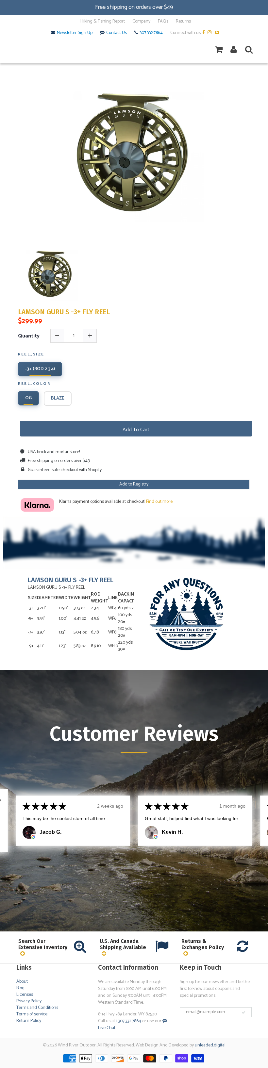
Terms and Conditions (37, 1007)
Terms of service (31, 1014)
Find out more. (159, 501)
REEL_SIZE (31, 354)
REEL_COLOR (34, 384)
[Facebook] (204, 33)
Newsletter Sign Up (74, 33)
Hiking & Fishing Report (102, 21)
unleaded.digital (210, 1045)
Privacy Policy (29, 1001)
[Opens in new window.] (33, 836)
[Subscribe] (243, 1012)
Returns (183, 21)
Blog (20, 988)
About (22, 981)
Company (141, 21)
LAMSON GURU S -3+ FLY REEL (64, 312)
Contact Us (116, 33)
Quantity (29, 336)
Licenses (24, 994)
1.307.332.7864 (128, 1021)
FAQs (163, 21)
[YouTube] (218, 33)
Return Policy (28, 1021)
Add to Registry (133, 484)
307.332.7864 (151, 33)
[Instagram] (211, 33)
